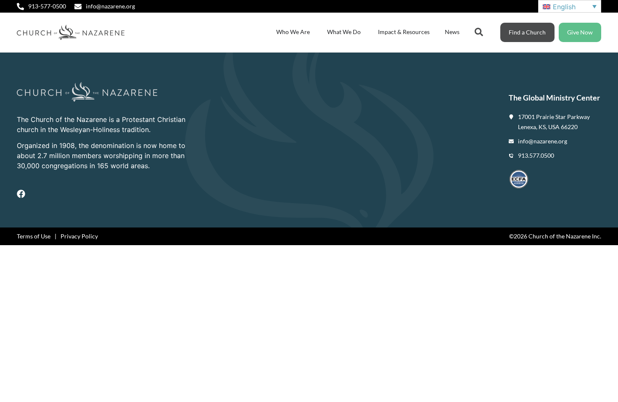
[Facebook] (21, 194)
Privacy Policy (79, 236)
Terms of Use (33, 236)
